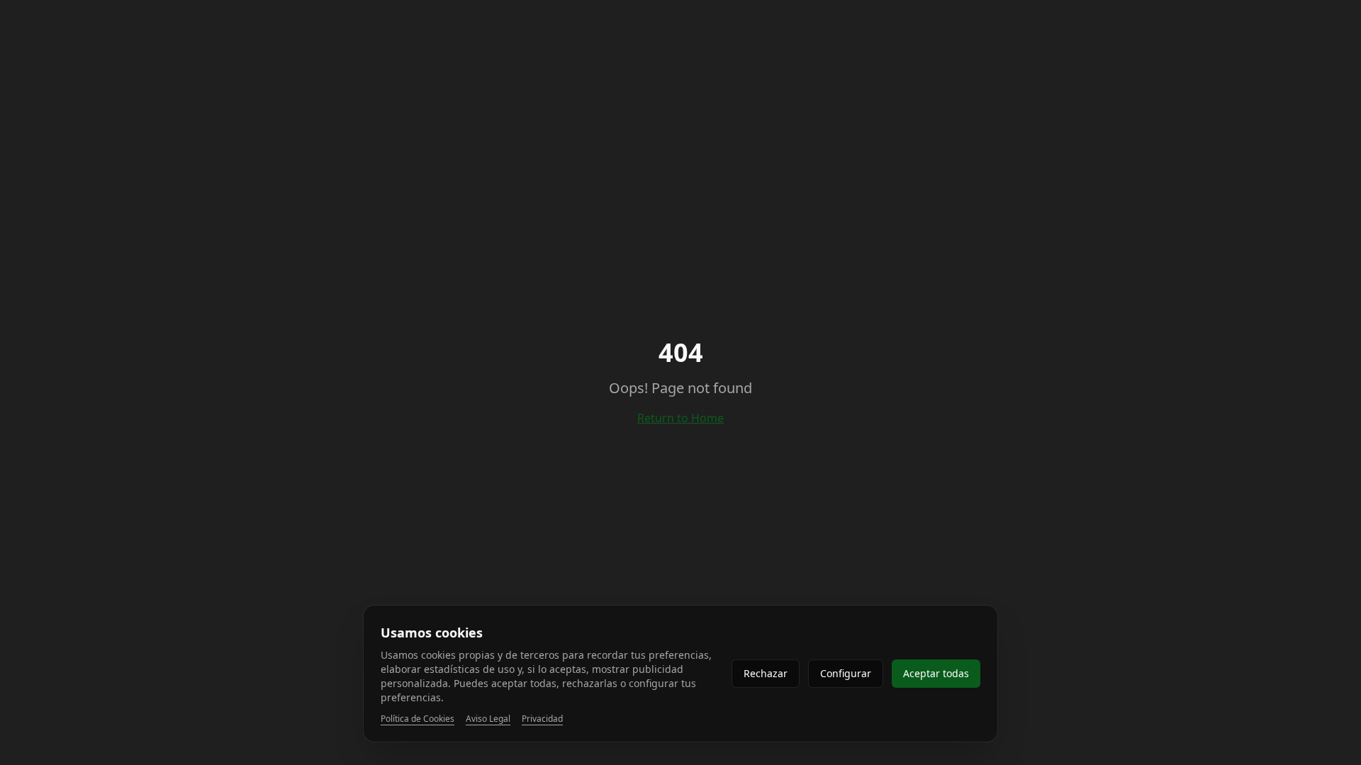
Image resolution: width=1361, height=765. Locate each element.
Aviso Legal (488, 719)
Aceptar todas (936, 673)
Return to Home (680, 418)
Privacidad (542, 719)
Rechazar (766, 673)
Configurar (845, 673)
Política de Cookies (417, 719)
